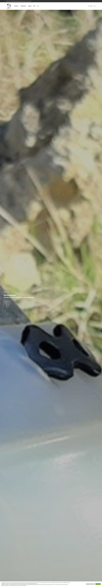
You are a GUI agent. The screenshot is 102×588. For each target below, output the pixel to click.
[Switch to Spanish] (38, 6)
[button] (89, 6)
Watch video (7, 301)
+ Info (6, 305)
